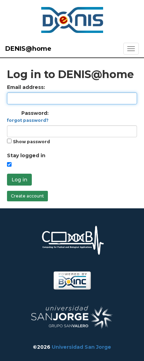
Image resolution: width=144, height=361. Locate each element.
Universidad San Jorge (81, 347)
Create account (27, 196)
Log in (19, 179)
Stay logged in (26, 155)
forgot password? (28, 120)
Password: (28, 116)
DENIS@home (28, 49)
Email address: (26, 87)
